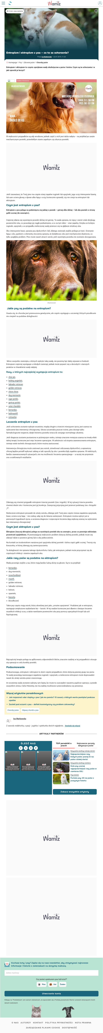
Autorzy (26, 1022)
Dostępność (69, 1027)
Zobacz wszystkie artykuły (75, 791)
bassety (12, 597)
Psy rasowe (74, 775)
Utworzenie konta (51, 993)
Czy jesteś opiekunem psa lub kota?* (51, 979)
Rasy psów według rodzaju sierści (82, 751)
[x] (26, 748)
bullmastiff (13, 413)
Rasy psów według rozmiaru (80, 763)
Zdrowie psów (29, 62)
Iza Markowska (47, 57)
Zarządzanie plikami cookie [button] (43, 1027)
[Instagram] (31, 748)
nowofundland (14, 575)
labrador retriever (16, 384)
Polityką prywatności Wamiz (64, 1000)
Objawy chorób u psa (30, 710)
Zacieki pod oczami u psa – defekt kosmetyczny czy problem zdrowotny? (42, 704)
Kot (55, 984)
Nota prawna (83, 1022)
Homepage (13, 62)
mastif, (11, 579)
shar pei (12, 377)
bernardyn (13, 410)
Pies (43, 984)
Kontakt (38, 1022)
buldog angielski (15, 381)
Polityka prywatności (59, 1022)
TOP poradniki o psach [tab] (64, 744)
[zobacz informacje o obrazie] (95, 10)
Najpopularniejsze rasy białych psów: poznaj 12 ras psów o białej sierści (82, 756)
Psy (20, 62)
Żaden (62, 984)
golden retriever (15, 388)
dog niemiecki (14, 395)
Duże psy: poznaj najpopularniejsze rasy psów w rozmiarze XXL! (83, 768)
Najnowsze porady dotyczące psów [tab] (86, 744)
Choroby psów (42, 62)
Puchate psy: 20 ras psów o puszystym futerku (82, 779)
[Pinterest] (36, 748)
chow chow (13, 391)
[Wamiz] (55, 3)
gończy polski (14, 402)
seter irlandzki (14, 406)
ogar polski (13, 399)
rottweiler (12, 417)
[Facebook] (21, 748)
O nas (15, 1022)
